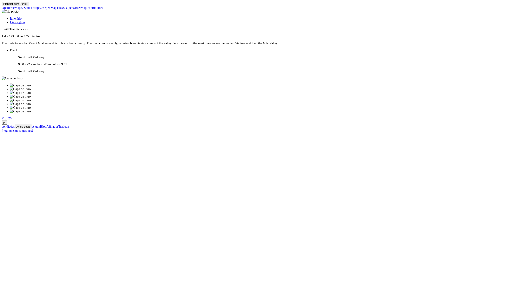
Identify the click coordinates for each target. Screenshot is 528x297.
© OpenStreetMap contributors (83, 7)
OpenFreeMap (11, 7)
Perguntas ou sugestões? (17, 130)
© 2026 (7, 118)
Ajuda (36, 126)
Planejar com (15, 3)
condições (8, 126)
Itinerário (16, 18)
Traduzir (63, 126)
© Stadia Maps (30, 7)
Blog (43, 126)
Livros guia (17, 22)
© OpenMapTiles (51, 7)
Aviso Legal (23, 126)
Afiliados (52, 126)
